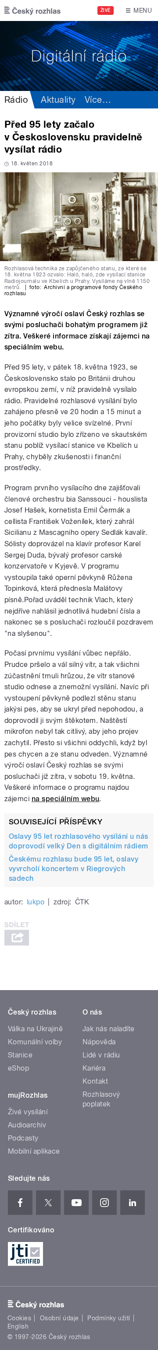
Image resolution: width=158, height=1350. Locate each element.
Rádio (16, 99)
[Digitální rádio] (79, 56)
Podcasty (23, 1138)
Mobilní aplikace (34, 1151)
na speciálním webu (66, 799)
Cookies (19, 1318)
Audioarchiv (27, 1125)
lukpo (35, 902)
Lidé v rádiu (101, 1055)
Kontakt (95, 1081)
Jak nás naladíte (109, 1029)
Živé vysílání (27, 1112)
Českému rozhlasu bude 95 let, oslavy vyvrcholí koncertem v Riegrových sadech (73, 869)
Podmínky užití (108, 1318)
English (18, 1326)
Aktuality (58, 99)
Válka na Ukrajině (35, 1029)
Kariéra (94, 1068)
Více (98, 99)
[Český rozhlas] (32, 10)
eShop (18, 1068)
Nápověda (99, 1042)
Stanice (20, 1055)
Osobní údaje (59, 1318)
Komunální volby (35, 1042)
